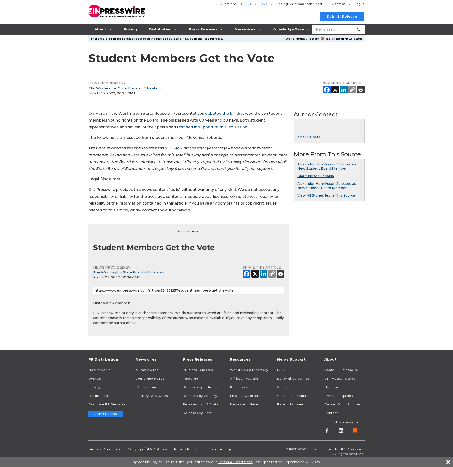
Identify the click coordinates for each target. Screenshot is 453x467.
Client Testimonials (292, 396)
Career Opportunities (342, 404)
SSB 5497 (173, 148)
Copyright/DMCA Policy (147, 449)
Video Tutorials (289, 387)
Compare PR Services (106, 404)
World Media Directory (302, 38)
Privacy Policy (185, 449)
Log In (359, 4)
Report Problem (290, 404)
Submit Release (342, 16)
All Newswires (147, 370)
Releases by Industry (200, 387)
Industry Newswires (152, 396)
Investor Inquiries (338, 396)
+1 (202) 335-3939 (253, 4)
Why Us (94, 378)
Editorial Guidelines (293, 378)
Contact (338, 4)
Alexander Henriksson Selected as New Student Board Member (326, 166)
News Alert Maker (245, 404)
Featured (190, 378)
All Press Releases (198, 370)
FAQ (281, 370)
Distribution (98, 396)
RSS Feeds (239, 387)
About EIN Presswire (341, 370)
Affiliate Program (244, 378)
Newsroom (333, 387)
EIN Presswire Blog (340, 378)
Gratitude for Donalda (315, 176)
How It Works (99, 370)
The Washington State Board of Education (124, 88)
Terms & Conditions (104, 449)
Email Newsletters (349, 38)
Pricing (299, 4)
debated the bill (220, 113)
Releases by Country (200, 396)
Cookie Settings (217, 449)
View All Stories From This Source (326, 195)
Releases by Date (197, 413)
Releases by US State (201, 404)
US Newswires (147, 387)
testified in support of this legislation (212, 127)
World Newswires (150, 378)
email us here (308, 137)
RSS (327, 38)
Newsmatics (316, 449)
